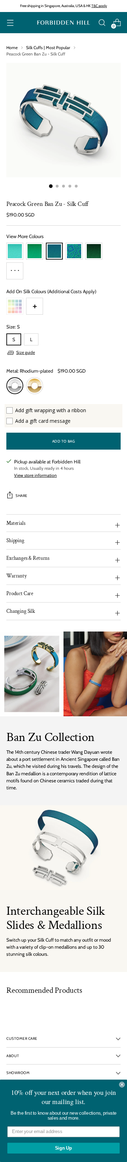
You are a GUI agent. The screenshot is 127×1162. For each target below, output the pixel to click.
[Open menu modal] (10, 23)
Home (12, 47)
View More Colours (25, 236)
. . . (15, 268)
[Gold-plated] (34, 385)
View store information (35, 475)
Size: (13, 327)
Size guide (25, 352)
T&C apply (99, 6)
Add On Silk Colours (51, 291)
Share (22, 495)
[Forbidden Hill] (63, 22)
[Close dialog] (122, 1084)
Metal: (29, 371)
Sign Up (63, 1148)
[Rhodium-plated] (14, 385)
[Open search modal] (102, 23)
